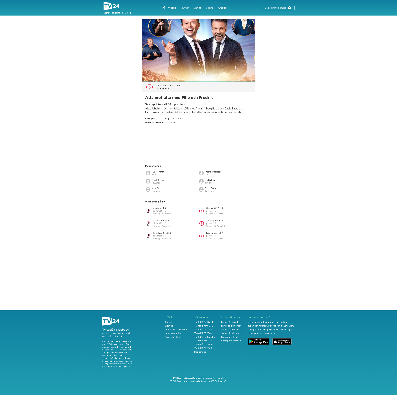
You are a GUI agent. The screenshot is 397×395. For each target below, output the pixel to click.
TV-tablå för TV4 (203, 333)
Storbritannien (198, 378)
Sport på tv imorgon (231, 340)
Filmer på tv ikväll (230, 322)
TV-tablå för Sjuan (203, 344)
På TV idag (169, 8)
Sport (209, 8)
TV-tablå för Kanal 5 (204, 337)
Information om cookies (176, 329)
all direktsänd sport (124, 361)
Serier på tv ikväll (230, 329)
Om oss (168, 322)
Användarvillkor (173, 337)
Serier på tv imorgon (231, 333)
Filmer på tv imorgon (231, 325)
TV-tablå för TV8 (203, 348)
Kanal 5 (164, 88)
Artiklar (222, 8)
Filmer (185, 8)
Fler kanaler (200, 351)
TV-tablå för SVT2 (203, 325)
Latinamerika (218, 378)
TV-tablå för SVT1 (203, 322)
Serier (197, 8)
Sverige (209, 378)
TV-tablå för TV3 (203, 329)
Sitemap (169, 325)
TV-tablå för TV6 (203, 340)
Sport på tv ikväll (229, 337)
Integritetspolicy (173, 333)
